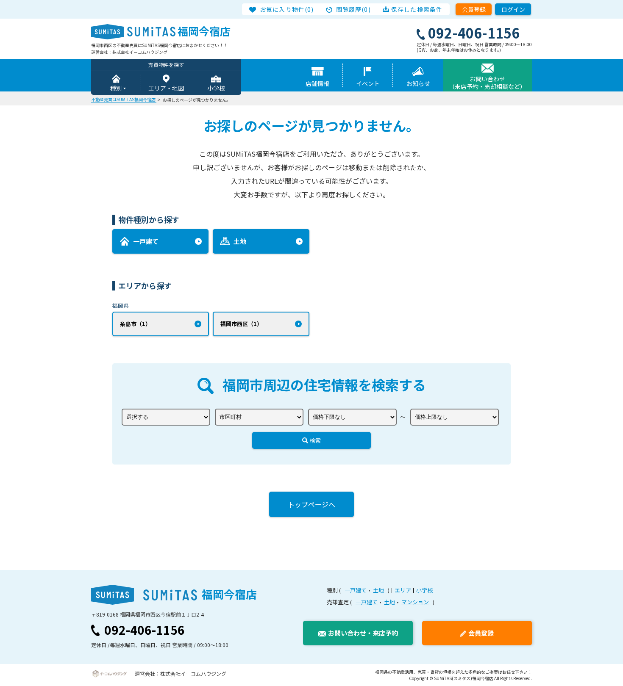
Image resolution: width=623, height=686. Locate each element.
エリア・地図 (166, 88)
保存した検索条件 (416, 9)
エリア (403, 590)
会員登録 (474, 9)
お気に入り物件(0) (287, 9)
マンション (415, 602)
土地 (378, 590)
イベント (368, 83)
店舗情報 (317, 83)
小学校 (216, 88)
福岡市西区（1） (241, 324)
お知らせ (418, 83)
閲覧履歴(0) (353, 9)
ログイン (513, 9)
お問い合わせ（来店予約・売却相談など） (487, 83)
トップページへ (311, 504)
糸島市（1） (135, 324)
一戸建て (356, 590)
